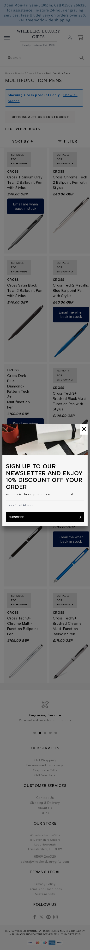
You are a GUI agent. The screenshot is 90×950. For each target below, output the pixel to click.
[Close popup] (84, 429)
